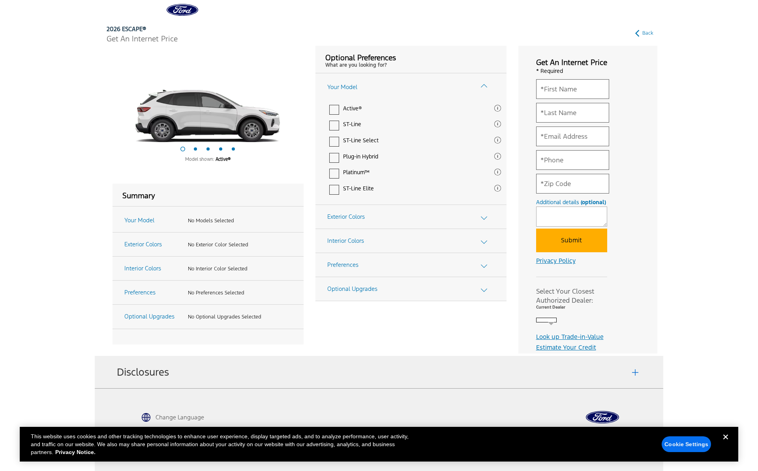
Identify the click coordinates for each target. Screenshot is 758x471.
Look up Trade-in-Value (570, 337)
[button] (499, 110)
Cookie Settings (686, 444)
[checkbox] (334, 110)
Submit (571, 240)
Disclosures (143, 372)
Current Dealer (550, 307)
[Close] (725, 443)
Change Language (180, 417)
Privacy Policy (556, 261)
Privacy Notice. (75, 452)
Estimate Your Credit (566, 347)
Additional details (571, 202)
